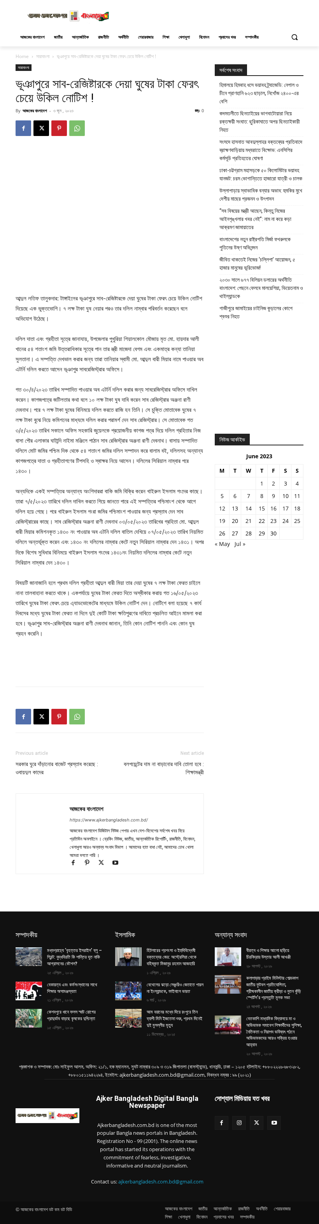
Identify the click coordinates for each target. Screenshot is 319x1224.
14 (248, 508)
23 (273, 521)
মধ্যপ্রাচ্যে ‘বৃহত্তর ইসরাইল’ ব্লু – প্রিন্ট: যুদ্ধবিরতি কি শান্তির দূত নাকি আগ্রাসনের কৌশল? (74, 957)
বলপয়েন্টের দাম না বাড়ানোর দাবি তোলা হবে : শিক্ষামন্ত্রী (164, 768)
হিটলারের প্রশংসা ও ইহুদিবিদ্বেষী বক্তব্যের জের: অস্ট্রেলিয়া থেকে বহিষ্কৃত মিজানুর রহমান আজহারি (171, 957)
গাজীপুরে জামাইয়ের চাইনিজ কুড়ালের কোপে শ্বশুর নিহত (256, 312)
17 (285, 508)
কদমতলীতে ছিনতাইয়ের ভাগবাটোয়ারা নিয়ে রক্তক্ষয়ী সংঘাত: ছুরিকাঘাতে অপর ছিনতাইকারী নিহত (259, 121)
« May (222, 544)
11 (297, 496)
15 (262, 508)
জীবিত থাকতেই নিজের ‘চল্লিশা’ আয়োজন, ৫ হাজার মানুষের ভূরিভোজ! (257, 263)
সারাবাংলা (42, 56)
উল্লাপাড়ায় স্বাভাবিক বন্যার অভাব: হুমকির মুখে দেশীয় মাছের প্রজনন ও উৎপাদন (260, 194)
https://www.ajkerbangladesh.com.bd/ (109, 820)
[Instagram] (239, 1123)
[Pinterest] (59, 128)
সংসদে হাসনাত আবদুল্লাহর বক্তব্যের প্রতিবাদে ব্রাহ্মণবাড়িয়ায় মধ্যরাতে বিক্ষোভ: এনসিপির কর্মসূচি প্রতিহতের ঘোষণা (260, 150)
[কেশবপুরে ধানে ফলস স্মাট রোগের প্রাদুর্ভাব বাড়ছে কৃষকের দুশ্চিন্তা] (29, 1018)
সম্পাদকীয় (26, 935)
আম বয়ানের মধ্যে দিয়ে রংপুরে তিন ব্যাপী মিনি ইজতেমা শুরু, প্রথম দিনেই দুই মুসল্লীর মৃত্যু (174, 1018)
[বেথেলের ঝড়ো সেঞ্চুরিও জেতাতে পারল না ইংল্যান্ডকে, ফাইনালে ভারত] (128, 991)
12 (222, 508)
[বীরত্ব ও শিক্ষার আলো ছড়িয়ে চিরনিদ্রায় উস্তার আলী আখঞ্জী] (228, 956)
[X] (41, 128)
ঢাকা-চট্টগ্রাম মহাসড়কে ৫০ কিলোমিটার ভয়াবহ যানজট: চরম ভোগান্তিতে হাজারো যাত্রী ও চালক (260, 174)
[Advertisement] (212, 15)
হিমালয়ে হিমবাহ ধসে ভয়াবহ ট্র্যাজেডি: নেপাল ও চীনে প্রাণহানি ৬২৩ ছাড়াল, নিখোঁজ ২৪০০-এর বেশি (259, 93)
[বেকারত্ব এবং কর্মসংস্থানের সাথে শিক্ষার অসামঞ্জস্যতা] (29, 991)
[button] (294, 37)
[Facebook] (23, 128)
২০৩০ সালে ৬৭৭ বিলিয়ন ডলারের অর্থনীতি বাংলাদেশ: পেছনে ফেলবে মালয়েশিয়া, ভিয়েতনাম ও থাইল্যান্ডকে (261, 288)
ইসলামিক (125, 935)
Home (22, 56)
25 (297, 521)
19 (222, 521)
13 (235, 508)
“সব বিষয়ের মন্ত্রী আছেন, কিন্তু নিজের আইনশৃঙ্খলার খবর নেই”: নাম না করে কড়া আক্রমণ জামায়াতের (255, 219)
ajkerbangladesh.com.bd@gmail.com (160, 1181)
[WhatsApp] (77, 128)
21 (248, 521)
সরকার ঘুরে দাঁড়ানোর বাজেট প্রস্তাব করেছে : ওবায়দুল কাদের (57, 768)
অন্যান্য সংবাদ (231, 935)
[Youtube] (118, 863)
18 (297, 508)
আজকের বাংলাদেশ (35, 110)
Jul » (240, 544)
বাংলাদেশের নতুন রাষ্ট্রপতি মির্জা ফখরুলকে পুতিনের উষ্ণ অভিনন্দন (255, 243)
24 (285, 521)
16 (273, 508)
